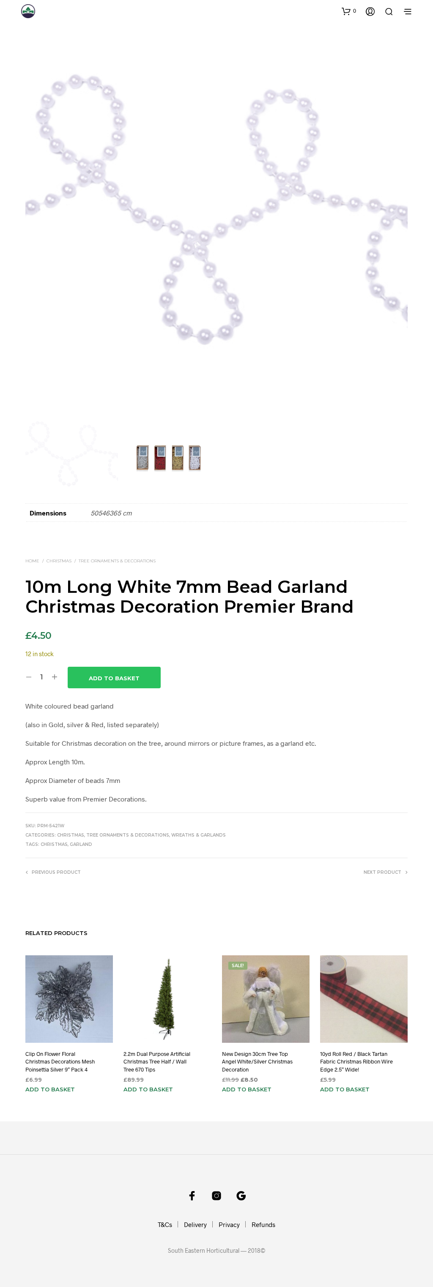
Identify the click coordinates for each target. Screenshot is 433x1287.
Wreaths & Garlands (198, 835)
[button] (349, 11)
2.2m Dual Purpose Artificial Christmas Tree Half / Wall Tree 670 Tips (156, 1061)
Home (32, 561)
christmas (54, 844)
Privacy (229, 1224)
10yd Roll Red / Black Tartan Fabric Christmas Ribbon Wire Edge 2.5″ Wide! (356, 1061)
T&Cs (165, 1224)
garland (81, 844)
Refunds (263, 1224)
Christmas (59, 561)
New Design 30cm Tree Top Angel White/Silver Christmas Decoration (257, 1061)
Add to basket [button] (50, 1089)
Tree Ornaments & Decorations (117, 561)
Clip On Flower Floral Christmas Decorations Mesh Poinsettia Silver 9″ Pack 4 (60, 1061)
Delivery (195, 1224)
